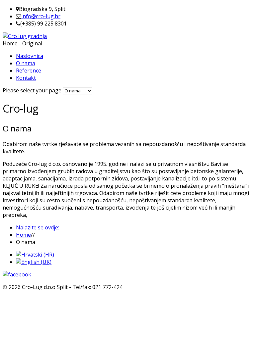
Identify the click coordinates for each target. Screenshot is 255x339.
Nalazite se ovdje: (40, 227)
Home (23, 234)
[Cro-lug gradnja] (25, 36)
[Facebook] (17, 274)
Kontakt (26, 77)
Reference (28, 70)
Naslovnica (29, 56)
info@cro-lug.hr (40, 16)
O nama (25, 63)
